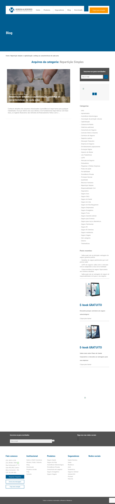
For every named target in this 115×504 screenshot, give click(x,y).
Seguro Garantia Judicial (88, 216)
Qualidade (84, 180)
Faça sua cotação (99, 10)
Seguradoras (59, 10)
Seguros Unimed (73, 472)
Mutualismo (85, 163)
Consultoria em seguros (54, 469)
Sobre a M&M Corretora (34, 460)
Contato (29, 474)
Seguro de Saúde (86, 199)
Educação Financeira (87, 141)
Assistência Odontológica (89, 116)
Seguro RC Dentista (87, 230)
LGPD (83, 158)
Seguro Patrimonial (87, 224)
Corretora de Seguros (88, 135)
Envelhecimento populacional (90, 147)
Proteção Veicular (86, 177)
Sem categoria (85, 238)
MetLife (70, 479)
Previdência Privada (87, 174)
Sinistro (83, 241)
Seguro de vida (86, 202)
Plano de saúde (86, 169)
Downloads (78, 10)
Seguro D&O (85, 196)
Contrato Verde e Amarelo (89, 133)
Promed (70, 476)
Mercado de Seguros (87, 160)
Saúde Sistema (72, 460)
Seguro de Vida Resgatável (89, 205)
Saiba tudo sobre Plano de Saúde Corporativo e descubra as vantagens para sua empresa (94, 356)
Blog (69, 10)
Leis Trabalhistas (86, 155)
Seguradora (84, 191)
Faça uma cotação (15, 486)
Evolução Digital (86, 149)
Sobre (38, 10)
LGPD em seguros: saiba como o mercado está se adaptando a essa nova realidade (94, 266)
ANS (82, 111)
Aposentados (85, 113)
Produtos (47, 10)
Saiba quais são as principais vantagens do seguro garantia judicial (94, 256)
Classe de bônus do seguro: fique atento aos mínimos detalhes (94, 270)
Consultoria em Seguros (88, 130)
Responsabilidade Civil (88, 188)
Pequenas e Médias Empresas (90, 166)
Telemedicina (85, 243)
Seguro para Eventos (87, 219)
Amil (69, 467)
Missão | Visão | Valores (34, 462)
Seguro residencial (87, 232)
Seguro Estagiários (87, 210)
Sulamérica (71, 469)
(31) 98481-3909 (11, 463)
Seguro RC (84, 227)
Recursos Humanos (87, 183)
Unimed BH (71, 474)
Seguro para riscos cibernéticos (91, 221)
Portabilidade (85, 171)
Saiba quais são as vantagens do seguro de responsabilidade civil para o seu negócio (94, 275)
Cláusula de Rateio (87, 124)
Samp (69, 462)
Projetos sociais (31, 469)
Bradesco (71, 465)
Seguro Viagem (86, 235)
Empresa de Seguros (87, 144)
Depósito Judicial (86, 138)
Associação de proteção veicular (91, 119)
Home (8, 56)
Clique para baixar (85, 318)
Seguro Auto (85, 194)
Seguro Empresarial (87, 207)
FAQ (27, 472)
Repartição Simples (22, 94)
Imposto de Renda (87, 152)
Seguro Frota (85, 213)
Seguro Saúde (51, 460)
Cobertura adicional (87, 127)
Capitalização (13, 94)
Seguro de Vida (52, 462)
